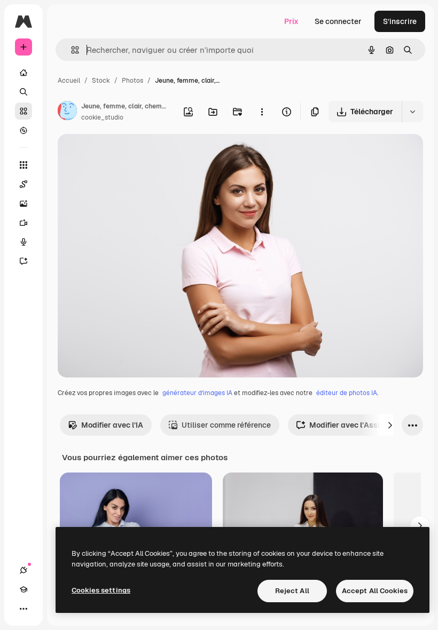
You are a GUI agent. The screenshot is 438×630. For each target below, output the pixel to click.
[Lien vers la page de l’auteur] (67, 112)
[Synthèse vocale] (23, 241)
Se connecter (338, 21)
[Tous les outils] (23, 165)
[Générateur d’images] (23, 203)
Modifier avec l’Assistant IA (358, 425)
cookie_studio (102, 117)
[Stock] (23, 111)
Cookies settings (101, 590)
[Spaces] (23, 184)
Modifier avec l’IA (112, 425)
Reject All (292, 590)
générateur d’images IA (197, 393)
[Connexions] (23, 570)
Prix (291, 21)
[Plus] (23, 608)
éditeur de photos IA (346, 393)
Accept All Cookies (375, 590)
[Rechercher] (23, 91)
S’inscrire (400, 21)
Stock (101, 80)
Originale (128, 154)
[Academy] (23, 589)
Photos (132, 80)
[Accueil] (23, 72)
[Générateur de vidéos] (23, 222)
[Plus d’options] (261, 111)
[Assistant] (23, 261)
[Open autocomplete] (70, 50)
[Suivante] (390, 425)
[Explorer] (23, 130)
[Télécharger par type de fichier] (412, 111)
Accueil (69, 80)
